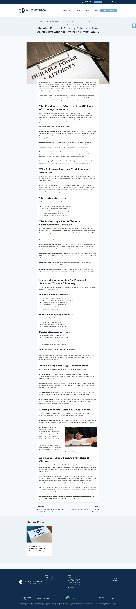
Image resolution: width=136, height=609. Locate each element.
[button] (134, 26)
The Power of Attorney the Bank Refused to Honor (37, 548)
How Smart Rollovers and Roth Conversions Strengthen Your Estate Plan (50, 509)
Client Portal (98, 1)
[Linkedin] (112, 2)
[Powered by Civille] (68, 598)
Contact (114, 580)
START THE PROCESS (109, 10)
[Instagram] (115, 2)
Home (115, 574)
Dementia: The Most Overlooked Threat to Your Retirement (84, 509)
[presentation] (39, 534)
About (78, 10)
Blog (96, 10)
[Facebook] (110, 2)
